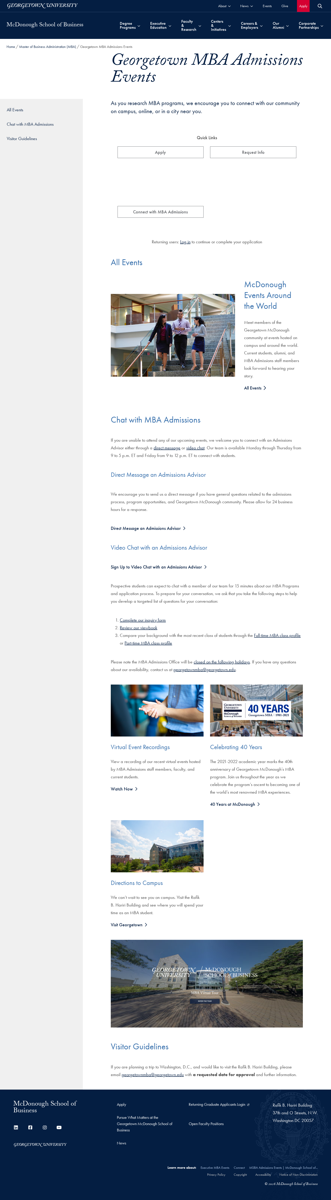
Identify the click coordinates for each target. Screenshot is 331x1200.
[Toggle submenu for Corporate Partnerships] (322, 25)
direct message (167, 448)
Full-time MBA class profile (277, 635)
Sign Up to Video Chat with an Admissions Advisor (156, 567)
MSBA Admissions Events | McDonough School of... (283, 1167)
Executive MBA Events (215, 1167)
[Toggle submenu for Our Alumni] (287, 25)
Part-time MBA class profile (148, 643)
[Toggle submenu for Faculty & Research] (199, 25)
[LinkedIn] (16, 1128)
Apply (160, 152)
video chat (195, 448)
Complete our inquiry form (143, 620)
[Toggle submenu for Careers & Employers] (261, 25)
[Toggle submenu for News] (251, 6)
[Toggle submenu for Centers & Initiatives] (229, 25)
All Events (253, 388)
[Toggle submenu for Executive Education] (170, 25)
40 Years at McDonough (232, 804)
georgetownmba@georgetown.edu (204, 669)
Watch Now (122, 789)
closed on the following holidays (222, 662)
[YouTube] (59, 1128)
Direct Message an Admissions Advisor (146, 528)
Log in (185, 242)
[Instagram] (45, 1128)
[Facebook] (30, 1128)
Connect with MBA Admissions (160, 212)
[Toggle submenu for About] (229, 6)
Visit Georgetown (127, 925)
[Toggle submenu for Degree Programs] (138, 25)
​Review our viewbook (138, 628)
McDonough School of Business (45, 25)
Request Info (253, 152)
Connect (239, 1167)
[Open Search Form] (319, 6)
